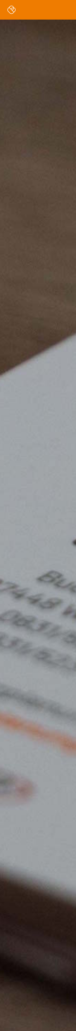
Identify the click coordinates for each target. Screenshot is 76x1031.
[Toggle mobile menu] (69, 9)
